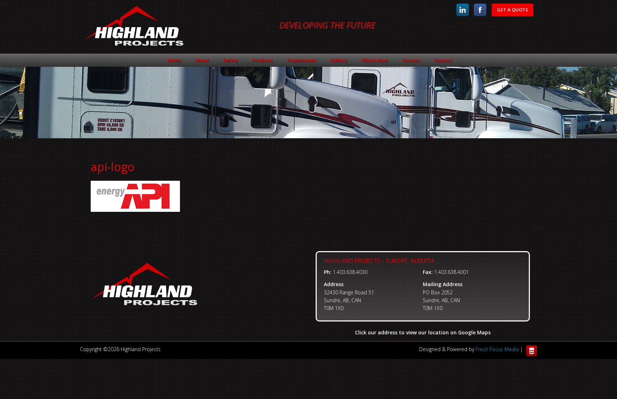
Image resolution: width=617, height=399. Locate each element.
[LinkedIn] (462, 10)
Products (262, 60)
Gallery (338, 60)
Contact (443, 60)
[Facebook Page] (480, 10)
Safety (230, 60)
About (202, 60)
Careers (411, 60)
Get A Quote (512, 9)
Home (174, 60)
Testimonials (301, 60)
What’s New (374, 60)
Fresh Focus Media (497, 349)
